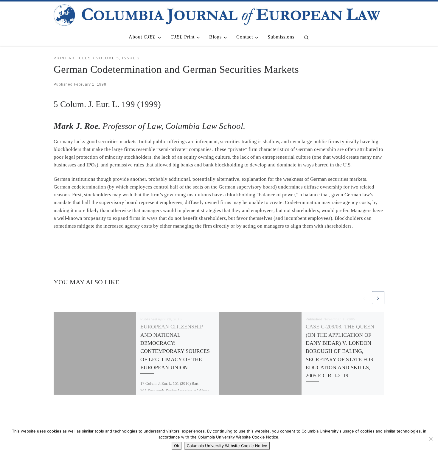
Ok (176, 445)
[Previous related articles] (364, 297)
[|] (217, 14)
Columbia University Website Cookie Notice (227, 445)
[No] (431, 439)
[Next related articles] (378, 297)
